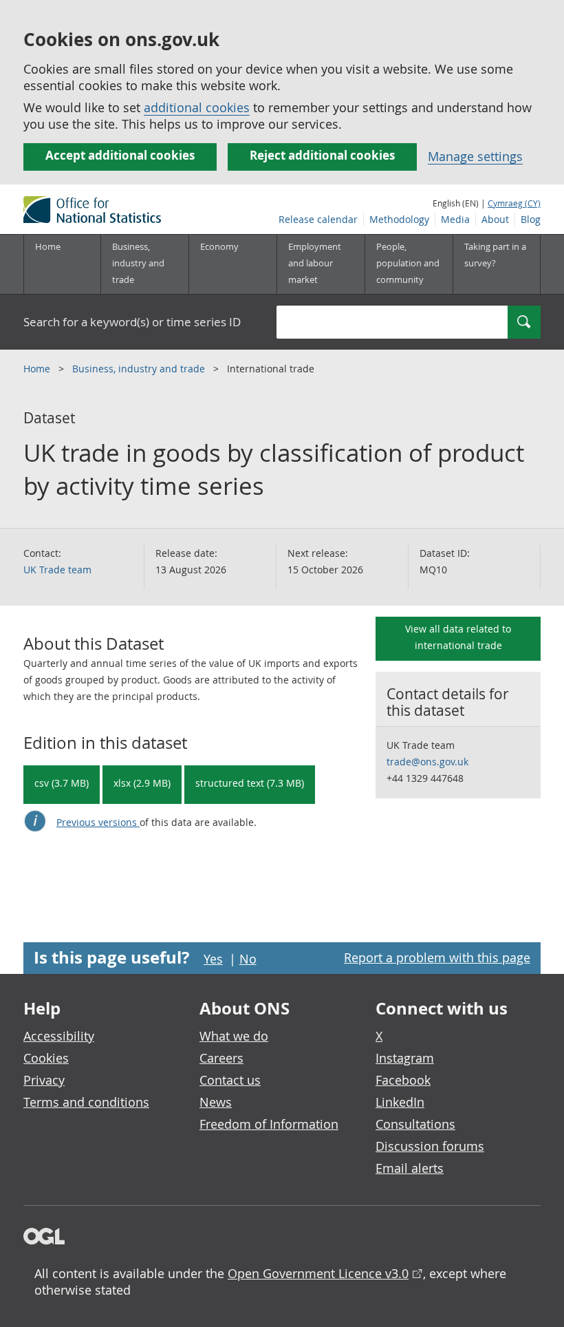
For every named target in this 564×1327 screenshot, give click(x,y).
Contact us (230, 1080)
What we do (233, 1036)
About (495, 219)
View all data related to (458, 637)
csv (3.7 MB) (61, 782)
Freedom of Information (268, 1124)
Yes (213, 959)
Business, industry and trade (140, 368)
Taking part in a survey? (495, 254)
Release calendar (318, 219)
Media (455, 219)
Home (48, 246)
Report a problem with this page (437, 957)
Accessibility (58, 1036)
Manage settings (475, 156)
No (248, 959)
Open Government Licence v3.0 (318, 1273)
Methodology (399, 219)
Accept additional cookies (120, 155)
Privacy (44, 1080)
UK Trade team (57, 569)
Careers (221, 1058)
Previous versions (98, 822)
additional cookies (197, 107)
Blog (531, 219)
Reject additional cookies (322, 155)
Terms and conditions (86, 1102)
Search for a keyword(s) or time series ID (132, 322)
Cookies (46, 1058)
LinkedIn (400, 1102)
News (215, 1102)
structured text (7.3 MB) (249, 782)
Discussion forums (430, 1146)
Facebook (403, 1080)
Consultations (415, 1124)
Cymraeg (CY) (514, 203)
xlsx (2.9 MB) (142, 782)
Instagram (405, 1058)
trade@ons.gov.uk (427, 761)
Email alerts (410, 1168)
